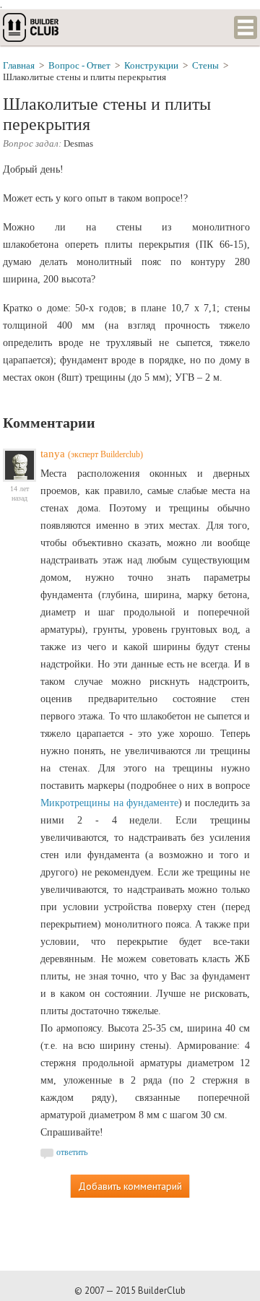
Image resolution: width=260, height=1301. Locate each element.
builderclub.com (32, 27)
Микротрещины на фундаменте (109, 803)
